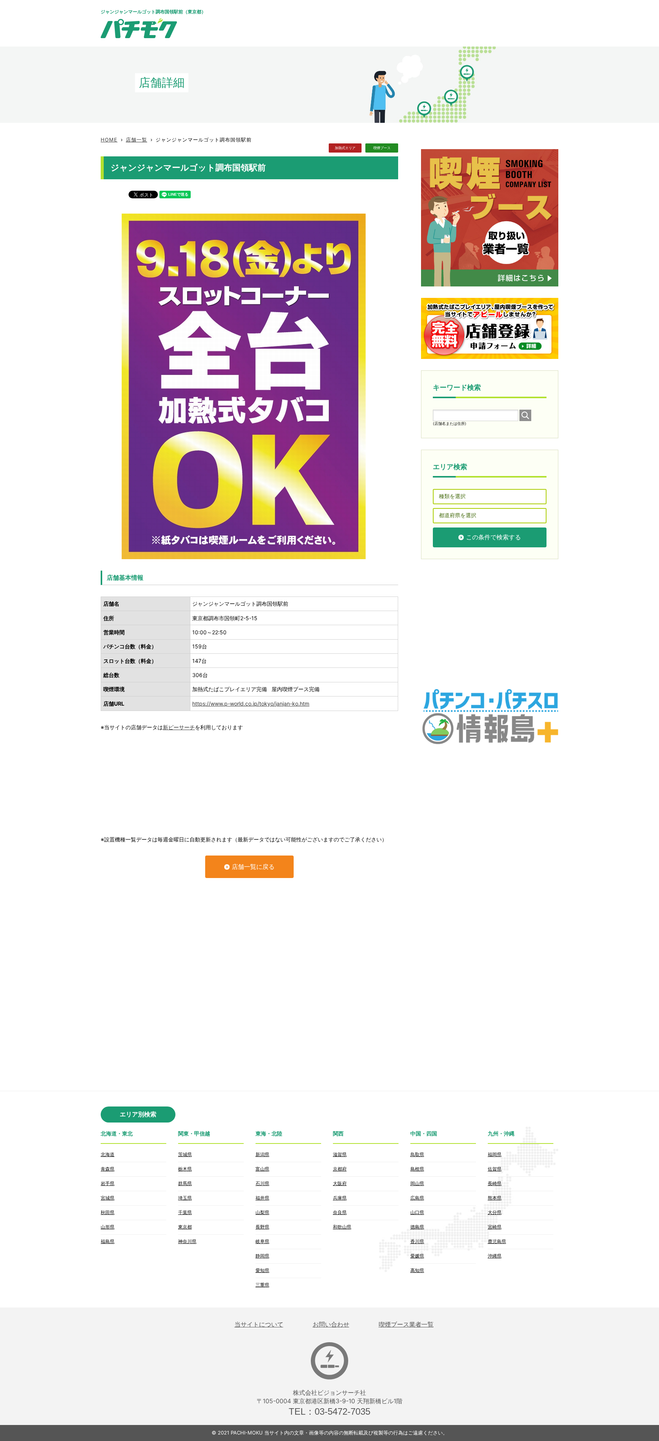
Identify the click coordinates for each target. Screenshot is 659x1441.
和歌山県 (342, 1227)
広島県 (417, 1198)
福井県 (262, 1198)
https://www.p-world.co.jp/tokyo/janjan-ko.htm (250, 703)
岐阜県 (262, 1241)
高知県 (417, 1270)
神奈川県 (187, 1241)
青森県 (107, 1169)
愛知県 (262, 1270)
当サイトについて (259, 1324)
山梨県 (262, 1212)
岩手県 (107, 1183)
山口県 (417, 1212)
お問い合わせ (331, 1324)
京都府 (340, 1169)
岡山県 (417, 1183)
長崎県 (494, 1183)
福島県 (107, 1241)
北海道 (107, 1154)
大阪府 (340, 1183)
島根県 (417, 1169)
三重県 (262, 1285)
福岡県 (494, 1154)
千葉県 (185, 1212)
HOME (109, 140)
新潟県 (262, 1154)
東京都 (185, 1227)
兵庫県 (340, 1198)
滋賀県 (340, 1154)
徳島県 (417, 1227)
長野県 (262, 1227)
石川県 (262, 1183)
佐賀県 (494, 1169)
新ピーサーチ (179, 727)
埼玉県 (185, 1198)
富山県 (262, 1169)
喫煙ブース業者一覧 (406, 1324)
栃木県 (185, 1169)
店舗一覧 (136, 140)
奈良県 (340, 1212)
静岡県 (262, 1256)
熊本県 (494, 1198)
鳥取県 (417, 1154)
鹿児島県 (497, 1241)
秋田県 (107, 1212)
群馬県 (185, 1183)
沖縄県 (494, 1256)
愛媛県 (417, 1256)
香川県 (417, 1241)
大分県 (494, 1212)
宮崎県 (494, 1227)
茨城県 (185, 1154)
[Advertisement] (419, 23)
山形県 (107, 1227)
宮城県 (107, 1198)
